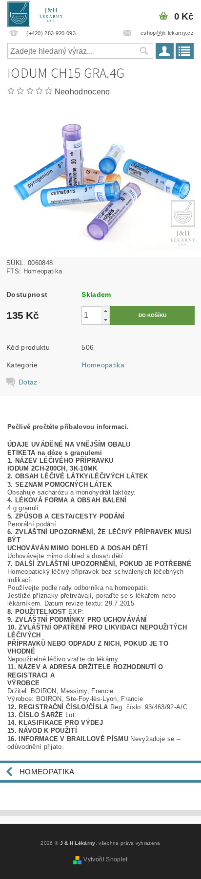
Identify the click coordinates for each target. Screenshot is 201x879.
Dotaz (28, 382)
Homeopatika (102, 365)
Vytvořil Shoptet (105, 859)
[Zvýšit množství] (105, 311)
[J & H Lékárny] (38, 12)
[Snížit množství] (105, 319)
